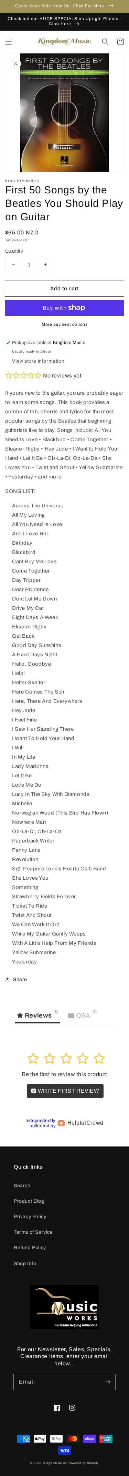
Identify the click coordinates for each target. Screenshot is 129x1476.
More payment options (64, 324)
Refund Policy (30, 1247)
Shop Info (25, 1263)
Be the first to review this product (64, 1074)
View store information (38, 361)
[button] (8, 41)
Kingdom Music (55, 1463)
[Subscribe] (107, 1381)
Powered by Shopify (83, 1463)
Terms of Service (33, 1232)
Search (22, 1185)
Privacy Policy (30, 1216)
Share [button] (20, 979)
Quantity (14, 251)
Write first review (67, 1091)
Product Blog (29, 1201)
